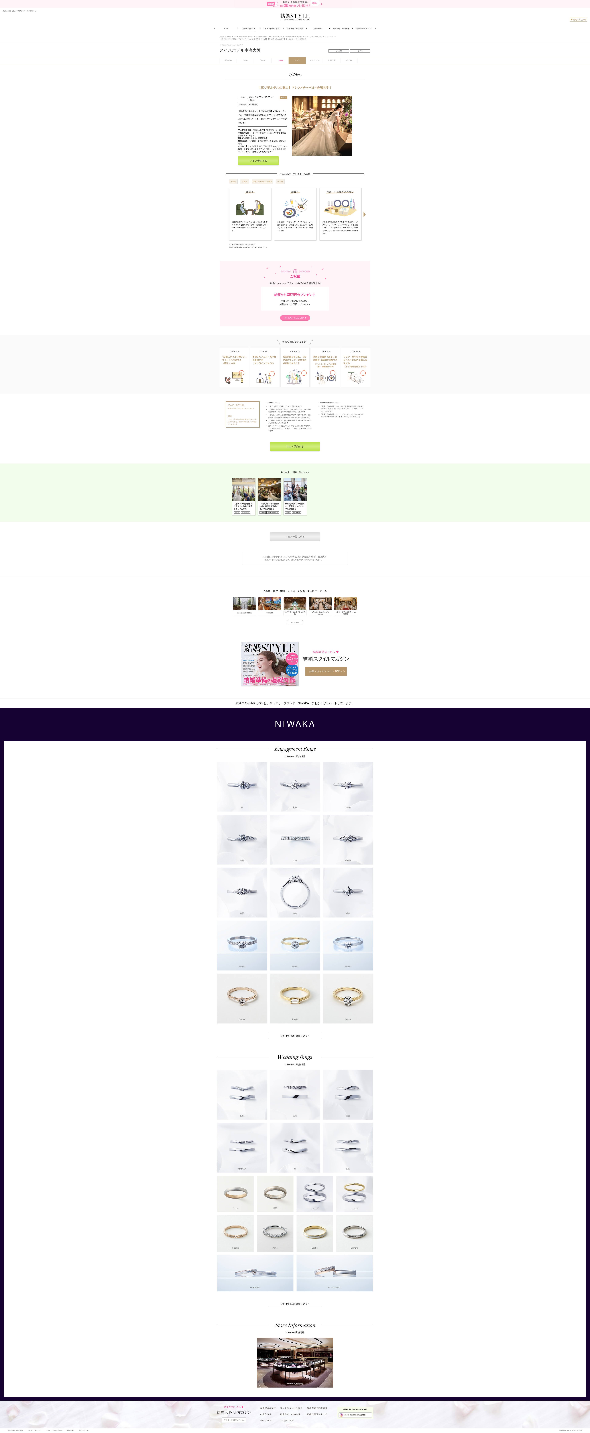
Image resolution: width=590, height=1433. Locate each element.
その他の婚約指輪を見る (294, 1036)
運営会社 (70, 1430)
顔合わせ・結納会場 (290, 1414)
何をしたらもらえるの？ (294, 318)
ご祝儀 (280, 60)
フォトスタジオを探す (291, 1408)
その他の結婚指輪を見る (294, 1303)
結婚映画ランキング (317, 1414)
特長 (246, 60)
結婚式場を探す (268, 1408)
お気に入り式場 (579, 20)
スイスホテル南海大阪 (240, 50)
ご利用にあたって (34, 1430)
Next (365, 214)
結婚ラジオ (265, 1414)
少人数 (349, 60)
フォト (263, 60)
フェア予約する (258, 160)
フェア (297, 60)
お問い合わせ (84, 1430)
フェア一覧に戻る (295, 536)
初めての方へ (266, 1420)
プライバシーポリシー (54, 1430)
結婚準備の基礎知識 (317, 1408)
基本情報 (228, 60)
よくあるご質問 (287, 1420)
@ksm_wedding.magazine (355, 1415)
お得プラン (314, 60)
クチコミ (331, 60)
